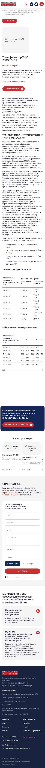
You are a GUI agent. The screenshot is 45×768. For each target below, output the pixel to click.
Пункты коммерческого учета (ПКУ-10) (15, 714)
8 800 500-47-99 (26, 4)
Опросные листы (29, 719)
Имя (9, 515)
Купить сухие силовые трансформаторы (17, 685)
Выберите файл (12, 564)
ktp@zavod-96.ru (10, 745)
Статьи (25, 727)
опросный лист (8, 492)
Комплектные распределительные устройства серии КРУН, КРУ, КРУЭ (20, 709)
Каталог (11, 21)
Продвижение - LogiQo (8, 764)
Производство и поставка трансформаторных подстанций (19, 679)
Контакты (5, 727)
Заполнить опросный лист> (13, 81)
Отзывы (5, 731)
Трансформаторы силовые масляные (15, 698)
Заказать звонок (29, 737)
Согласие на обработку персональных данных (16, 761)
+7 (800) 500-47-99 (11, 740)
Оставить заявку (12, 89)
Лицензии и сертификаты (32, 731)
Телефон (11, 522)
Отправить (22, 571)
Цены (4, 723)
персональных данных (28, 577)
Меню (41, 4)
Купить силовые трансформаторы (15, 683)
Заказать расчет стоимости (16, 425)
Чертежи (26, 723)
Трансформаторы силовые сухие (13, 701)
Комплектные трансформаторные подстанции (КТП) (20, 694)
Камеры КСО (6, 705)
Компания (5, 719)
